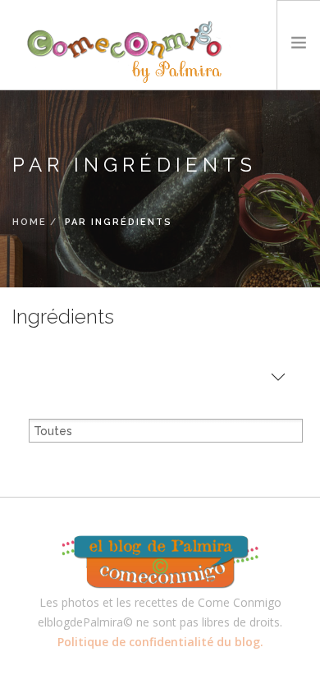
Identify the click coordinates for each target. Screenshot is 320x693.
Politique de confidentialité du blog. (160, 641)
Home (29, 222)
